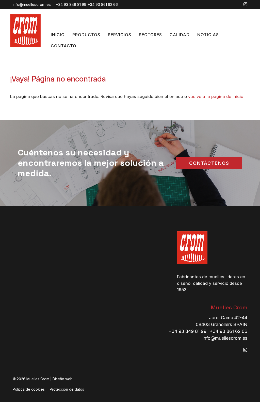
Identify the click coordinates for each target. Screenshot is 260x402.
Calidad (180, 34)
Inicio (58, 34)
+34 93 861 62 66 (102, 4)
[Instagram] (245, 4)
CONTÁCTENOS (209, 163)
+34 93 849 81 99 (71, 4)
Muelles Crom (229, 307)
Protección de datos (67, 389)
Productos (86, 34)
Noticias (208, 34)
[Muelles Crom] (25, 45)
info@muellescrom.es (32, 4)
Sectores (150, 34)
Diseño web (63, 379)
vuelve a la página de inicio (215, 96)
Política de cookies (29, 389)
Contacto (63, 45)
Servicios (119, 34)
